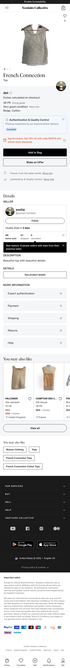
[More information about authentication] (63, 119)
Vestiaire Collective (19, 518)
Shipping (13, 318)
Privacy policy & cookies (33, 567)
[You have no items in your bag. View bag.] (63, 8)
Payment (13, 306)
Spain (56, 650)
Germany (47, 650)
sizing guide (18, 103)
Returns (12, 330)
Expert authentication (21, 293)
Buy (7, 494)
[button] (63, 8)
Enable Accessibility (35, 1)
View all (35, 428)
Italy (62, 650)
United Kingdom (21, 650)
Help (11, 343)
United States (35, 650)
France (9, 650)
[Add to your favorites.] (30, 399)
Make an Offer (35, 162)
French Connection (24, 75)
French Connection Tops (19, 458)
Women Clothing (15, 449)
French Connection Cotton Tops (23, 466)
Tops (34, 449)
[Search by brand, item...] (6, 8)
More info (34, 106)
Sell (8, 502)
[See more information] (64, 140)
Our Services (14, 486)
